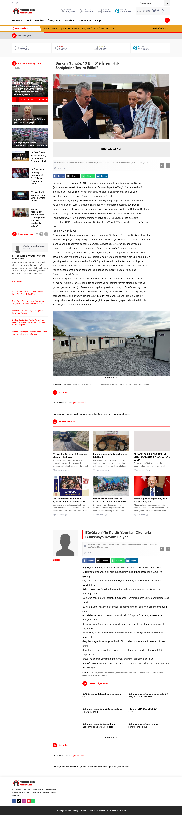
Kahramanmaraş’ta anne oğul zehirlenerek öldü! (143, 725)
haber (83, 384)
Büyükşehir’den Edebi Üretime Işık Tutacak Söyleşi (29, 121)
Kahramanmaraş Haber (73, 162)
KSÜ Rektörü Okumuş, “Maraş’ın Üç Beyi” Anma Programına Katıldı (37, 176)
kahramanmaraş (105, 384)
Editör (56, 560)
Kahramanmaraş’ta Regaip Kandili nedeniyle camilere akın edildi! (99, 725)
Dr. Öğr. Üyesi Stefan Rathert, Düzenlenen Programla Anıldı (39, 157)
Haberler (60, 162)
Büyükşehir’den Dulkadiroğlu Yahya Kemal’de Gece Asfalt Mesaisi (27, 293)
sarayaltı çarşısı (118, 384)
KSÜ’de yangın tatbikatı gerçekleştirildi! (102, 694)
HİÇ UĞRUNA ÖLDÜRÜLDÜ (142, 709)
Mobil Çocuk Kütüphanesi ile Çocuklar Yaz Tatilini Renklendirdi (110, 500)
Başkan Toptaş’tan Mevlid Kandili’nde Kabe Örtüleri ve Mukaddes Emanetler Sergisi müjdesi (29, 322)
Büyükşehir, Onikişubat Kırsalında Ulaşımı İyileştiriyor (70, 455)
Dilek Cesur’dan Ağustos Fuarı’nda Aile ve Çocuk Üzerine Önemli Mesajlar (29, 302)
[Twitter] (19, 801)
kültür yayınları (157, 673)
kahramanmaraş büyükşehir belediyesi (131, 673)
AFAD (64, 384)
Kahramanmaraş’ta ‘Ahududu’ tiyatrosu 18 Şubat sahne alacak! (69, 500)
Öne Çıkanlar (144, 162)
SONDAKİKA (138, 384)
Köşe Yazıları (92, 547)
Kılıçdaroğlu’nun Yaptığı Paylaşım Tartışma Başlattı (150, 500)
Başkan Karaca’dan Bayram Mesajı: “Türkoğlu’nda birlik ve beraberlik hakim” (38, 217)
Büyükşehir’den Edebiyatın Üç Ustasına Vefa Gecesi (38, 196)
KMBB (148, 673)
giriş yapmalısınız (80, 402)
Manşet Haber (133, 162)
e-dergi (94, 673)
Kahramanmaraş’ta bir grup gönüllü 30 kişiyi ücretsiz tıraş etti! (148, 695)
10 (47, 99)
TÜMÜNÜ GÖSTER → (161, 28)
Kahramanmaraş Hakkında (94, 162)
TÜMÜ (17, 68)
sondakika (128, 384)
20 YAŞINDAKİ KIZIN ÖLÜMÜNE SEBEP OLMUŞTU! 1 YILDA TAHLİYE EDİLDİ (152, 457)
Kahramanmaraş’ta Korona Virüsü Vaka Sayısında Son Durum (28, 257)
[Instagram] (24, 801)
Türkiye (146, 384)
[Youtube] (29, 801)
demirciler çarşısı (73, 384)
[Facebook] (14, 801)
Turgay (29, 246)
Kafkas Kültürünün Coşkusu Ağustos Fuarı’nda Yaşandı (69, 28)
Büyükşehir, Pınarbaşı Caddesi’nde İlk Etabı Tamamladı (30, 144)
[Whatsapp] (33, 801)
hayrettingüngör (92, 384)
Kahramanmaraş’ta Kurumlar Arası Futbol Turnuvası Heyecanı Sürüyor (29, 333)
